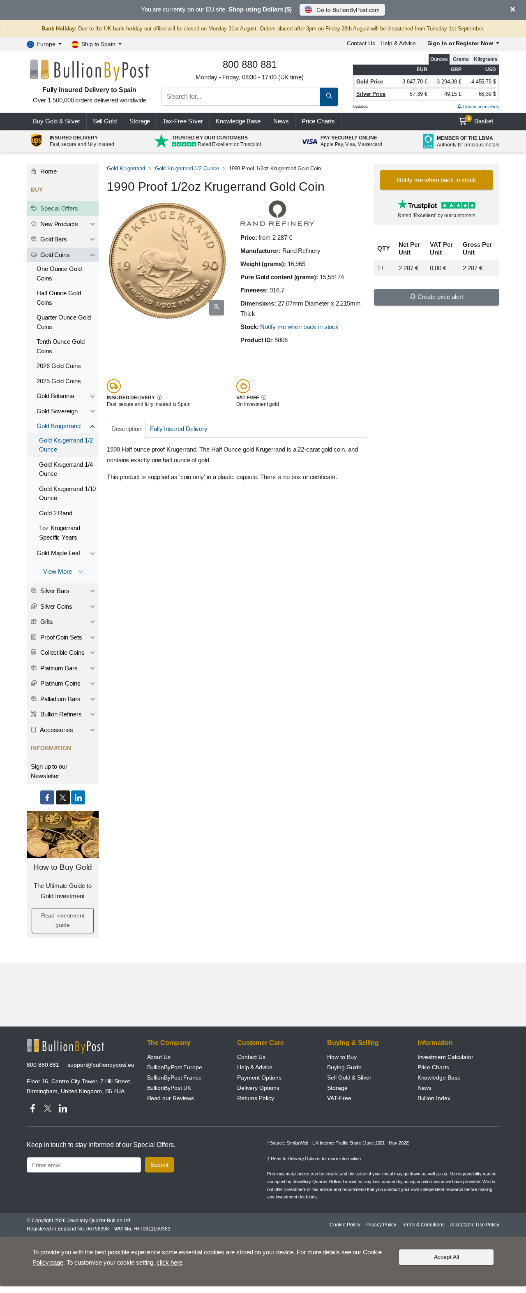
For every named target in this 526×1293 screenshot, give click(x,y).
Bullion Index (434, 1098)
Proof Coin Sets (60, 637)
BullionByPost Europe (174, 1067)
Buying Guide (344, 1067)
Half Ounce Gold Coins (59, 298)
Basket (481, 120)
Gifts (46, 621)
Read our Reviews (170, 1098)
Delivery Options (258, 1087)
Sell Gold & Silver (349, 1077)
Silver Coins (55, 606)
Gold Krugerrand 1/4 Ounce (65, 469)
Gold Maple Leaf (58, 552)
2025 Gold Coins (59, 381)
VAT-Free (339, 1098)
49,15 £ (452, 94)
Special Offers (58, 208)
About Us (159, 1057)
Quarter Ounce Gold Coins (64, 322)
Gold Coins (54, 254)
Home (48, 171)
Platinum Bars (58, 668)
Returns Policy (255, 1098)
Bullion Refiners (60, 714)
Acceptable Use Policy (474, 1225)
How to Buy (341, 1057)
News (281, 121)
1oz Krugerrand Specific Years (59, 532)
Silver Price (370, 94)
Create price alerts (480, 106)
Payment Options (259, 1077)
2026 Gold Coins (59, 365)
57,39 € (418, 94)
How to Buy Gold (62, 867)
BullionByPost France (174, 1077)
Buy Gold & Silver (56, 121)
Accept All (446, 1257)
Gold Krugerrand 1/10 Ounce (67, 493)
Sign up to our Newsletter (49, 771)
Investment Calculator (445, 1057)
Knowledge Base (238, 121)
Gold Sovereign (57, 411)
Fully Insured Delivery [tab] (179, 428)
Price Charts (433, 1067)
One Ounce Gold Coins (59, 273)
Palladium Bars (60, 698)
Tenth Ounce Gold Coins (61, 346)
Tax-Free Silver (183, 121)
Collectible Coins (62, 652)
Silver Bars (54, 590)
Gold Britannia (55, 395)
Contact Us (251, 1057)
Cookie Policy (345, 1225)
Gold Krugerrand (126, 168)
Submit (159, 1164)
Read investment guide (63, 920)
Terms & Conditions (423, 1225)
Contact (361, 43)
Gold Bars (53, 239)
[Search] (329, 97)
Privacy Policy (380, 1225)
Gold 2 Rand (55, 513)
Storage (139, 121)
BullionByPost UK (169, 1087)
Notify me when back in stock (299, 326)
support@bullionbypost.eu (100, 1064)
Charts (318, 121)
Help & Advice (398, 43)
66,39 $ (487, 94)
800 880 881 (43, 1064)
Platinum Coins (60, 683)
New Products (58, 223)
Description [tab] (126, 428)
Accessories (56, 729)
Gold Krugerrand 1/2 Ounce (187, 168)
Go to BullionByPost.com (348, 10)
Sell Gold (105, 121)
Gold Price (369, 82)
